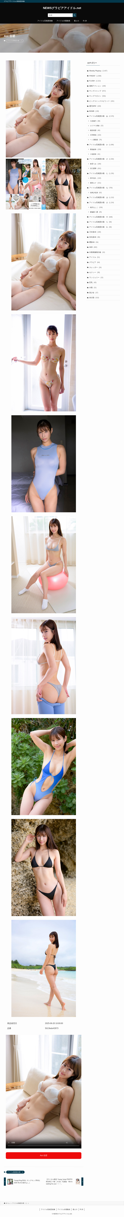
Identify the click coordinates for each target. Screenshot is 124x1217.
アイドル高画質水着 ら (100, 222)
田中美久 (95, 178)
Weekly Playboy (98, 71)
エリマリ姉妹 (96, 126)
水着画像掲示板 (97, 252)
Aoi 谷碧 (43, 1155)
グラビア (94, 262)
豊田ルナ (95, 183)
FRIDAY (95, 76)
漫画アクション (97, 86)
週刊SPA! (95, 106)
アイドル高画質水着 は (101, 197)
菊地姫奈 (95, 149)
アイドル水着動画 (64, 1209)
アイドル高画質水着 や (100, 217)
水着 (92, 287)
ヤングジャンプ (97, 91)
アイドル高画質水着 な (100, 188)
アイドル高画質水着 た (14, 40)
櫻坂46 (93, 242)
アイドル (94, 257)
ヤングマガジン (97, 96)
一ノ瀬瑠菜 (96, 140)
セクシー (94, 272)
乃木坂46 (95, 232)
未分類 (94, 298)
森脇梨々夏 (96, 212)
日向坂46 (94, 237)
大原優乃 (95, 121)
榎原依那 (95, 130)
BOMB (94, 111)
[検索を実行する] (74, 15)
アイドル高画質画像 (48, 1209)
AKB (93, 247)
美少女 (93, 293)
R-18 (81, 1209)
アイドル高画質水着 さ (101, 159)
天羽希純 (95, 135)
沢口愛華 (95, 168)
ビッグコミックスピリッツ (101, 101)
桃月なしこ (96, 207)
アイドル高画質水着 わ (100, 227)
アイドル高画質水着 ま (101, 202)
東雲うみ (95, 164)
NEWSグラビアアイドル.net (62, 8)
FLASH (95, 81)
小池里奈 (95, 154)
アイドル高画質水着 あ (101, 116)
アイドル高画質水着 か (101, 145)
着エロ (75, 1209)
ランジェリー (96, 277)
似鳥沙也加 (96, 192)
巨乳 (92, 282)
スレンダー (95, 267)
